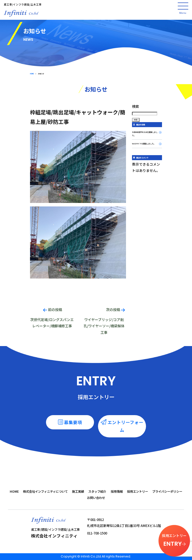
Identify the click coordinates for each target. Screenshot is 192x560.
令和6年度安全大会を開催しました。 (145, 134)
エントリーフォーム (125, 426)
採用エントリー (137, 491)
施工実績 (78, 491)
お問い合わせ (96, 497)
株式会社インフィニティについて (45, 491)
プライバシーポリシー (167, 491)
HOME (32, 74)
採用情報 (117, 491)
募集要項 (73, 422)
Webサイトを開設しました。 (143, 143)
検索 (135, 106)
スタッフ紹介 (97, 491)
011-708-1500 (97, 533)
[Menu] (183, 6)
